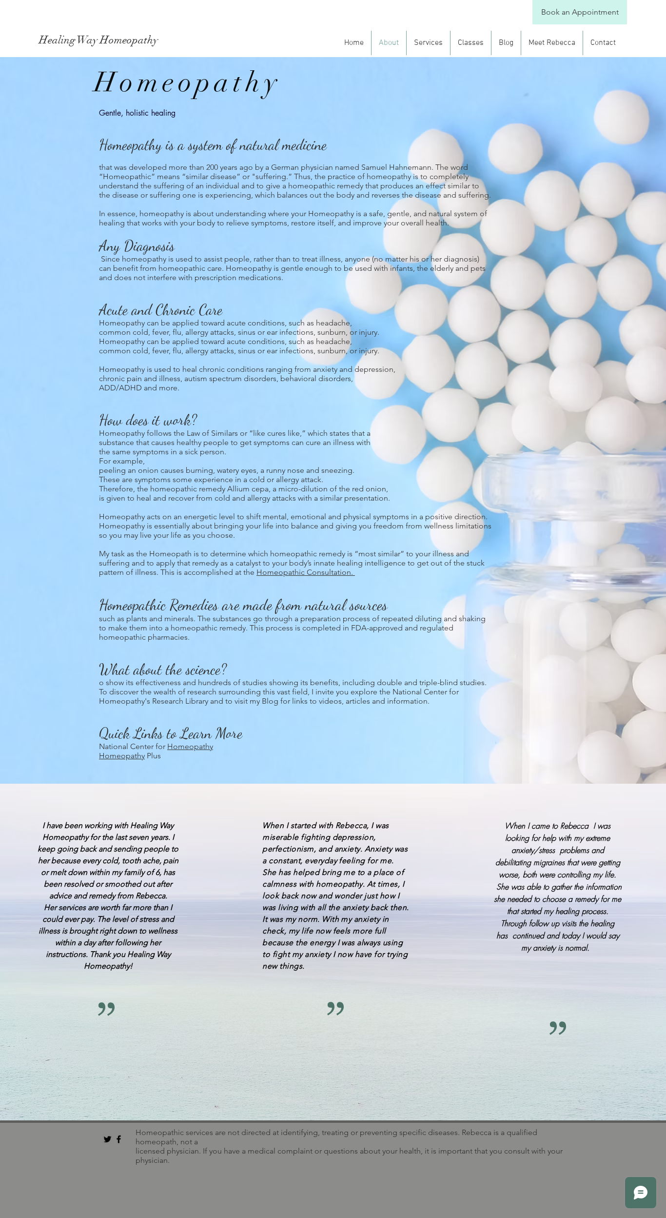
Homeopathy (190, 746)
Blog (270, 701)
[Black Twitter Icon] (107, 1139)
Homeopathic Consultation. (305, 572)
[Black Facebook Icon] (119, 1139)
